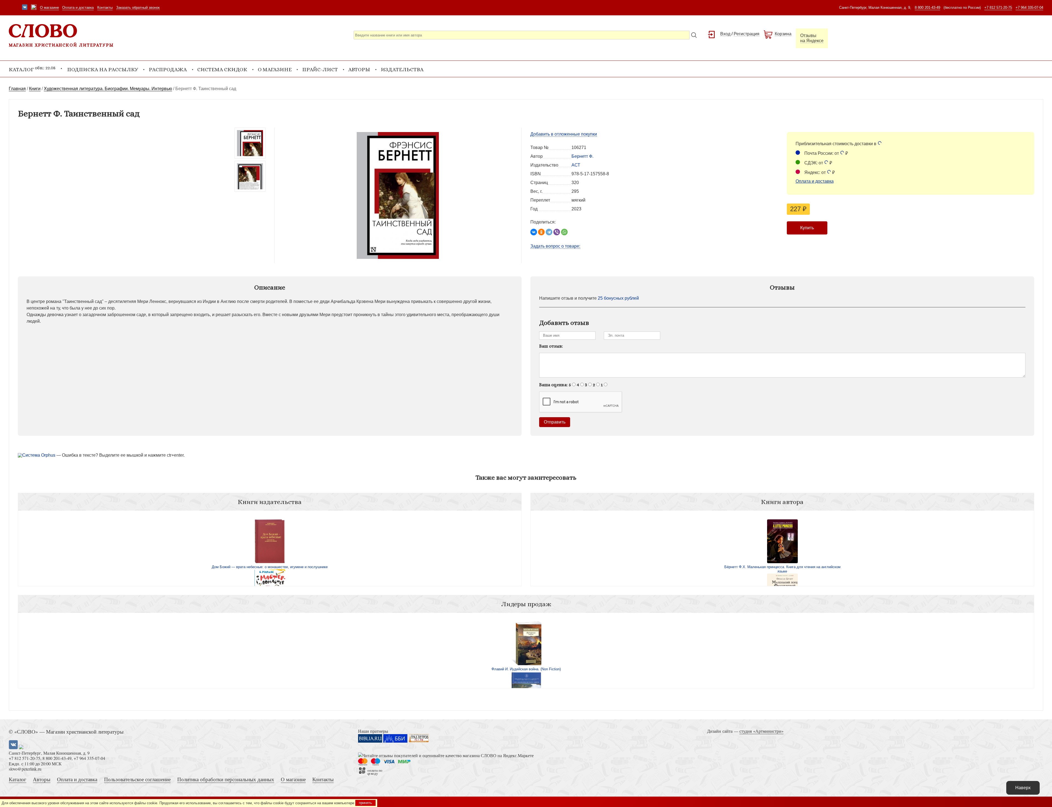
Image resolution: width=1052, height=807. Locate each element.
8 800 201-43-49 (927, 7)
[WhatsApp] (564, 232)
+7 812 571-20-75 (998, 7)
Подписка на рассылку (102, 69)
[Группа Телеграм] (33, 7)
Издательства (402, 69)
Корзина (783, 34)
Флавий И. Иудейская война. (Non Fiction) (526, 669)
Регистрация (746, 34)
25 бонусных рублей (618, 298)
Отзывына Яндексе (812, 38)
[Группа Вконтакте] (24, 7)
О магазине (49, 7)
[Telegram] (549, 232)
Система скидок (222, 69)
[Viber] (556, 232)
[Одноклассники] (541, 232)
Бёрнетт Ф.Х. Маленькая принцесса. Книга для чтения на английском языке (782, 569)
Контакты (105, 7)
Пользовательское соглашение (137, 779)
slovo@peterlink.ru (25, 769)
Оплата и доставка (78, 7)
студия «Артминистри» (761, 731)
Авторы (359, 69)
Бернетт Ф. (582, 156)
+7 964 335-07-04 (1029, 7)
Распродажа (168, 69)
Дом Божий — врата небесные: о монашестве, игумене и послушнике (270, 567)
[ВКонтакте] (533, 232)
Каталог (17, 779)
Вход (725, 34)
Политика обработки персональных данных (225, 779)
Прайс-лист (320, 69)
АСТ (575, 165)
